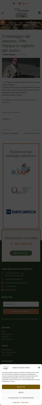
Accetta (21, 387)
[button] (39, 368)
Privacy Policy (24, 402)
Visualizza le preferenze (21, 398)
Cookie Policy (16, 402)
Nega (21, 392)
